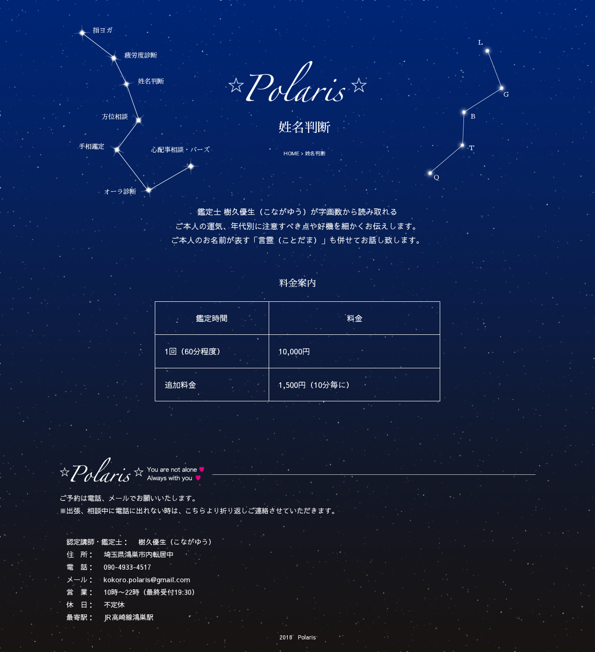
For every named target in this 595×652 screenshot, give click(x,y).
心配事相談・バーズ (180, 149)
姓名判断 (151, 81)
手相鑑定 (92, 146)
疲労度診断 (141, 55)
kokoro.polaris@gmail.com (147, 579)
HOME (291, 153)
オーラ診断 (120, 191)
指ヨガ (102, 30)
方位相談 (115, 116)
